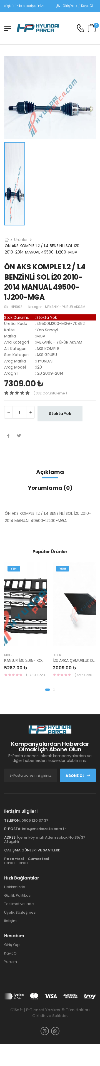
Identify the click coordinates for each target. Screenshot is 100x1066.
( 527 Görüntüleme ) (85, 675)
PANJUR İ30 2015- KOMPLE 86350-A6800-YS (44, 660)
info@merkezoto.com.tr (44, 828)
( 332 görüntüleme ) (50, 393)
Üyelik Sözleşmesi (20, 912)
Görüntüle (43, 643)
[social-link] (45, 1031)
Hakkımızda (14, 886)
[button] (47, 689)
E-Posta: (12, 828)
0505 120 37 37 (34, 820)
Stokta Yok (60, 413)
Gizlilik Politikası (17, 895)
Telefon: (12, 820)
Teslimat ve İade (19, 903)
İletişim (10, 920)
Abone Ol (75, 775)
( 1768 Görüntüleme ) (36, 675)
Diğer (8, 655)
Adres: (10, 837)
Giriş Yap (70, 5)
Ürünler (21, 239)
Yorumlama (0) (50, 488)
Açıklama (50, 472)
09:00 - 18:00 (26, 861)
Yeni (14, 568)
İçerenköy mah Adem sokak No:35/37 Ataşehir (44, 839)
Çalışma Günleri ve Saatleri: (32, 850)
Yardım (10, 961)
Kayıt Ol (87, 5)
